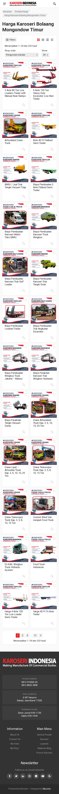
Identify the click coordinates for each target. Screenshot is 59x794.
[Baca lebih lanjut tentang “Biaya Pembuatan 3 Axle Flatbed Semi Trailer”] (52, 196)
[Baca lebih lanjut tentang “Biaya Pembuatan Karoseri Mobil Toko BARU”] (23, 243)
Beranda (7, 11)
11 (35, 635)
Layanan (44, 743)
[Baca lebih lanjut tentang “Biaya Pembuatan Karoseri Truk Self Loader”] (23, 290)
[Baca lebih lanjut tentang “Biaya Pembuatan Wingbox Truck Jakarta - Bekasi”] (23, 385)
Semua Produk (44, 734)
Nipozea (47, 789)
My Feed (15, 743)
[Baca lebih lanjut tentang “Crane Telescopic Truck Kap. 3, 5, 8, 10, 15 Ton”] (52, 482)
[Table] (52, 39)
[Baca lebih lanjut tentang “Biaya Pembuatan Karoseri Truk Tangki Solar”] (52, 290)
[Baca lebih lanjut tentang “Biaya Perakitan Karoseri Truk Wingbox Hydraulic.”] (52, 385)
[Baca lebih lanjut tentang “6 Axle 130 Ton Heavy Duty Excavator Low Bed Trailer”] (52, 105)
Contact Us (14, 739)
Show (44, 50)
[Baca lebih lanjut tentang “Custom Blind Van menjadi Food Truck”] (52, 529)
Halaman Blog (44, 748)
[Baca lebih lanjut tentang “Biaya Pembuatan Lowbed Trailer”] (23, 337)
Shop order (10, 50)
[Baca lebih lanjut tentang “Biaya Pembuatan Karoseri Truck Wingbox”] (52, 243)
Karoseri (44, 739)
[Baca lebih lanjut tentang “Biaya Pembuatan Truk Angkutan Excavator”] (52, 337)
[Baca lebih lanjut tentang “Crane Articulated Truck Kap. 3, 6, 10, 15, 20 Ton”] (52, 432)
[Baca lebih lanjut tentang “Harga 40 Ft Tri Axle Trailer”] (52, 623)
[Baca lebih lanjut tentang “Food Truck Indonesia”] (52, 576)
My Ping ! (14, 748)
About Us (14, 734)
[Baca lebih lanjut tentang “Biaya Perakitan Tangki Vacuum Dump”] (23, 432)
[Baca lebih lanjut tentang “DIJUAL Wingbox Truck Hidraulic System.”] (23, 576)
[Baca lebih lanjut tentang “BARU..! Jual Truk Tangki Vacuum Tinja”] (23, 196)
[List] (47, 39)
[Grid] (38, 39)
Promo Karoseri (44, 752)
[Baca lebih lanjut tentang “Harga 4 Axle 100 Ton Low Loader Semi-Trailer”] (23, 623)
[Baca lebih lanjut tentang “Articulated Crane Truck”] (23, 149)
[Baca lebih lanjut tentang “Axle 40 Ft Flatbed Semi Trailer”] (52, 149)
